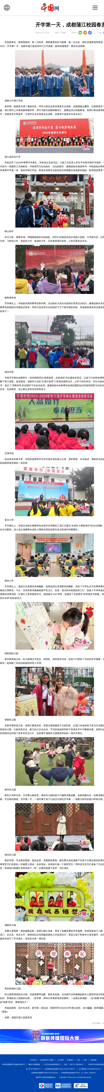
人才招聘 (60, 1060)
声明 (85, 1060)
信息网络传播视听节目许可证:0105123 (44, 1073)
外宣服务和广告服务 (47, 1060)
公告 (78, 1060)
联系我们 (70, 1060)
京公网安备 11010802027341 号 (90, 1069)
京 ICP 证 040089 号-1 (33, 1069)
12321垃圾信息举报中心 (52, 1064)
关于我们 (33, 1060)
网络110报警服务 (34, 1064)
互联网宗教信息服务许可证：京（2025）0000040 (78, 1073)
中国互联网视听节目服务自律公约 (13, 1064)
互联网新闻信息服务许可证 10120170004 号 (60, 1069)
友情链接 (93, 1060)
